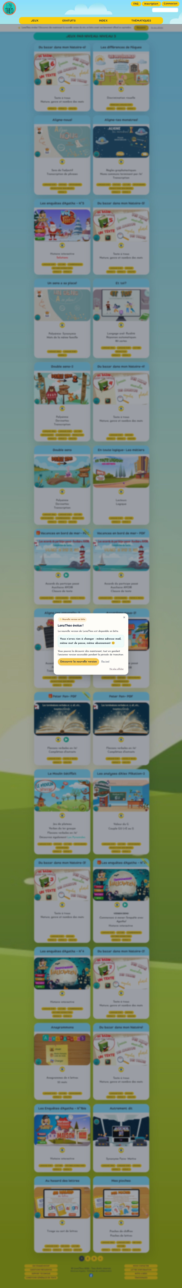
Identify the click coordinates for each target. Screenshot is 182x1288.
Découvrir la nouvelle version (78, 661)
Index (103, 20)
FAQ (136, 4)
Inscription (151, 4)
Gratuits (69, 20)
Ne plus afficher (117, 669)
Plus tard (105, 662)
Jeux (35, 20)
